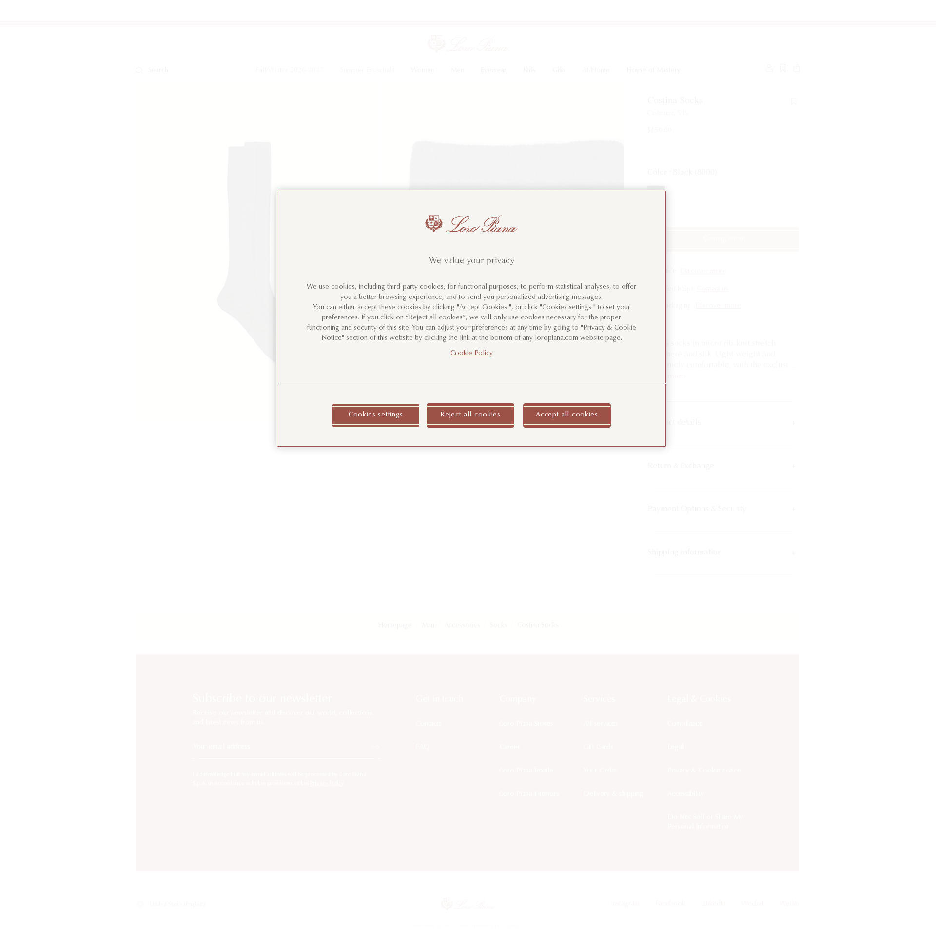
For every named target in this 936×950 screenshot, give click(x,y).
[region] (471, 318)
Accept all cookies (567, 415)
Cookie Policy (471, 353)
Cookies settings (376, 415)
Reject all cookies (470, 415)
